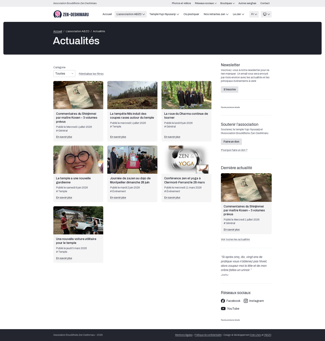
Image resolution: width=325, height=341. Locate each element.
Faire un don (231, 141)
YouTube (233, 308)
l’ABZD (267, 335)
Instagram (256, 300)
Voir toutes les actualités (235, 239)
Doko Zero (255, 335)
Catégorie (59, 67)
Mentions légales (183, 335)
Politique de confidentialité (208, 335)
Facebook (233, 300)
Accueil (57, 31)
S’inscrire (230, 89)
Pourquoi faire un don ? (234, 150)
